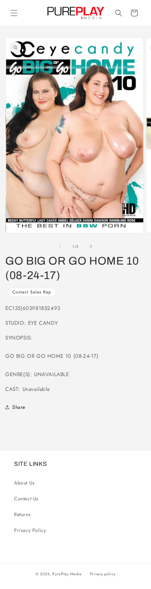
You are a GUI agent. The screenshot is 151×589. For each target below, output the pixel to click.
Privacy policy (103, 574)
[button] (14, 13)
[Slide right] (91, 246)
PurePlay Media (66, 574)
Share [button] (18, 407)
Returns (22, 514)
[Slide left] (60, 246)
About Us (24, 482)
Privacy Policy (30, 530)
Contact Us (26, 498)
